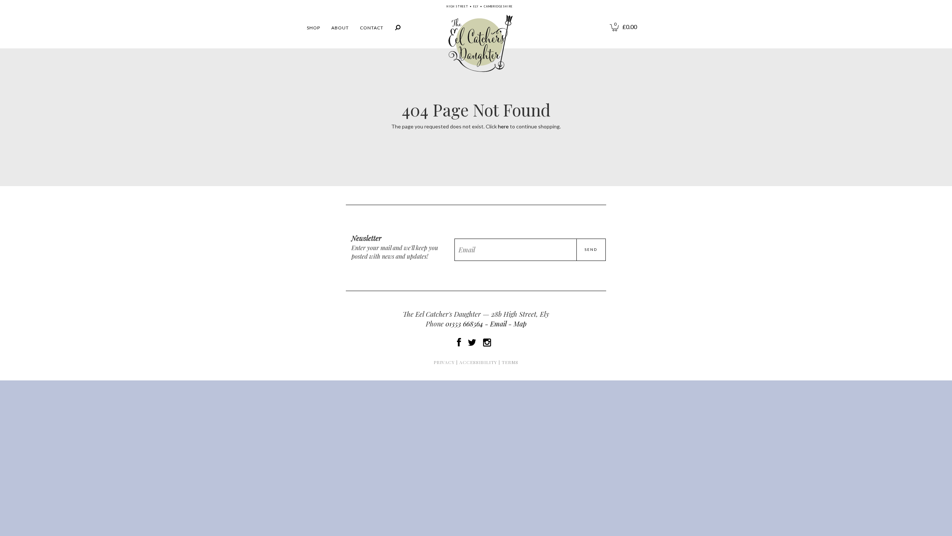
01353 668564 (464, 323)
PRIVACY (444, 362)
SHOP (313, 28)
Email (498, 323)
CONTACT (371, 28)
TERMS (510, 362)
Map (520, 323)
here (503, 126)
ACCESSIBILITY (478, 362)
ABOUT (340, 28)
